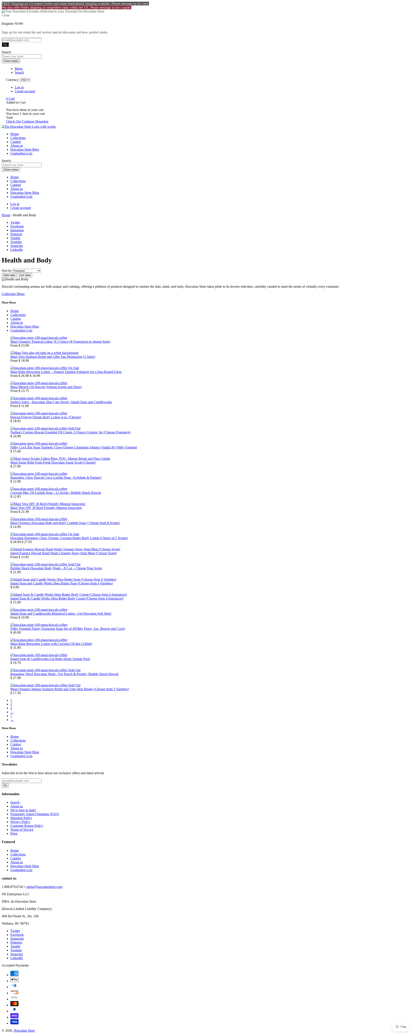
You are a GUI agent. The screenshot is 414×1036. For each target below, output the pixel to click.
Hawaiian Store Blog (24, 149)
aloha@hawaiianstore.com (44, 887)
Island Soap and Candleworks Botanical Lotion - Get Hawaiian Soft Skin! (60, 613)
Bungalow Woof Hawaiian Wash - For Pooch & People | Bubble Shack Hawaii (64, 674)
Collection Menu (13, 294)
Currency (12, 80)
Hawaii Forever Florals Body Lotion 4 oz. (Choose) (45, 417)
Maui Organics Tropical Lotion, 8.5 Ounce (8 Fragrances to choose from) (60, 341)
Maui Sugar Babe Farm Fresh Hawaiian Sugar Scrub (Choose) (53, 462)
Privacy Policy (20, 822)
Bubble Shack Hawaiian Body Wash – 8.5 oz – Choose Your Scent (56, 568)
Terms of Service (21, 829)
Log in (19, 87)
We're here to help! (23, 810)
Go (5, 44)
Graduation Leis (21, 153)
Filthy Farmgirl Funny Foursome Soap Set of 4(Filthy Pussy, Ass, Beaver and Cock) (67, 628)
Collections (18, 138)
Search (15, 802)
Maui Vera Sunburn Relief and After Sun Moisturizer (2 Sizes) (52, 356)
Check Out (13, 121)
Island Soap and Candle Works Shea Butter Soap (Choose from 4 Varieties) (61, 583)
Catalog (15, 142)
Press (13, 833)
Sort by (7, 270)
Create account (25, 91)
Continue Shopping (35, 121)
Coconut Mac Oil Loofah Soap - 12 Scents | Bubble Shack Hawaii (55, 492)
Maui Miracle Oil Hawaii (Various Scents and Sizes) (46, 387)
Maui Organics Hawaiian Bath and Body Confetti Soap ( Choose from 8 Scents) (65, 523)
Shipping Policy (21, 818)
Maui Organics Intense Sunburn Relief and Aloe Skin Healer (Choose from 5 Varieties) (69, 689)
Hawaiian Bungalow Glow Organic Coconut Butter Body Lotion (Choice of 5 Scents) (69, 538)
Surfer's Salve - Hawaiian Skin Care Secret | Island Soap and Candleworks (61, 402)
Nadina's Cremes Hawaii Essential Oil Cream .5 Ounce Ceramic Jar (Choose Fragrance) (70, 432)
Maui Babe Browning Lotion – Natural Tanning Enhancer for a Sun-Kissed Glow (66, 372)
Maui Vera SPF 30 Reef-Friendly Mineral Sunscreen (46, 508)
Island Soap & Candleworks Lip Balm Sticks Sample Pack (50, 659)
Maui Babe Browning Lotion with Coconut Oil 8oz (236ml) (51, 644)
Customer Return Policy (26, 826)
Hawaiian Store (24, 1030)
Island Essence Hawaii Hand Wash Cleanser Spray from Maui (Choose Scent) (63, 553)
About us (16, 145)
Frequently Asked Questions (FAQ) (34, 814)
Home (14, 134)
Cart (10, 98)
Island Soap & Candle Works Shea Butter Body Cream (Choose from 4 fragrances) (66, 598)
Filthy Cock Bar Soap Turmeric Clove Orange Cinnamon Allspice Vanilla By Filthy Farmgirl (73, 447)
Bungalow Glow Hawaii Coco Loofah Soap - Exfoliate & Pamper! (56, 477)
